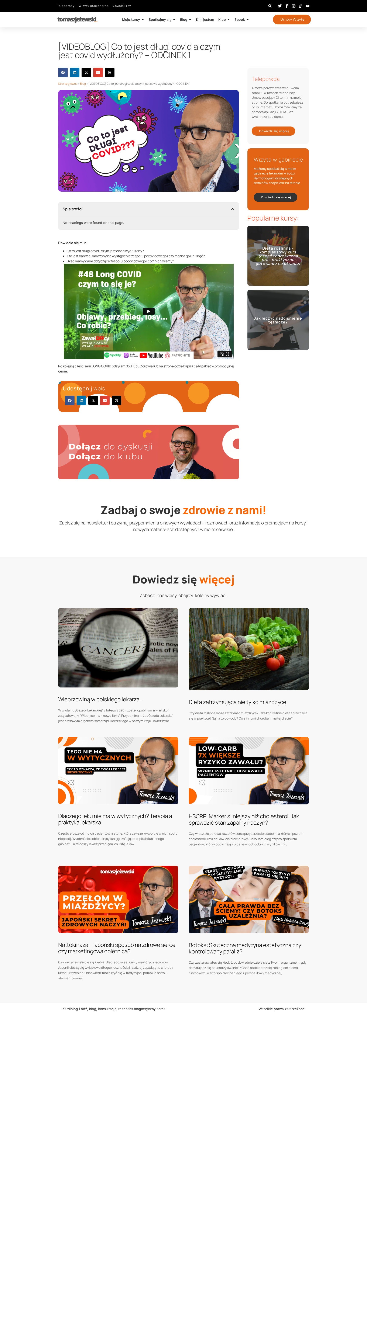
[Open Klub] (228, 19)
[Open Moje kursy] (142, 19)
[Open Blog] (190, 19)
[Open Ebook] (247, 19)
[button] (270, 6)
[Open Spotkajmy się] (174, 19)
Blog (83, 84)
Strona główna (67, 84)
